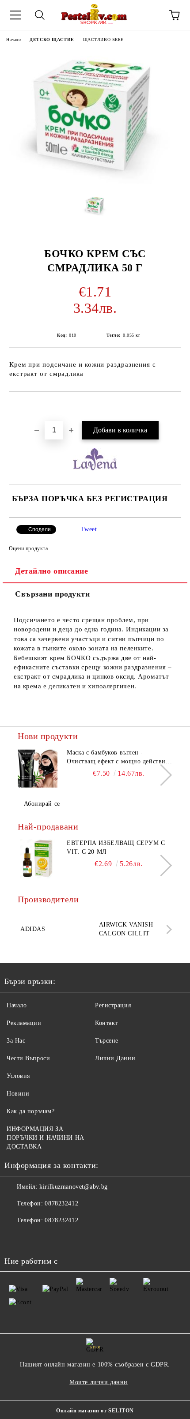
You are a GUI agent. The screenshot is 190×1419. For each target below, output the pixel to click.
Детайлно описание (51, 571)
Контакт (106, 1023)
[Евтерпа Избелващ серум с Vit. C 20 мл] (37, 858)
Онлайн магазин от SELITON (95, 1411)
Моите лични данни (98, 1382)
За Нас (16, 1040)
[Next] (161, 775)
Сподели (39, 529)
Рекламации (24, 1023)
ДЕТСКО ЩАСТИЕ (52, 39)
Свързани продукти (52, 593)
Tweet (89, 529)
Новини (18, 1093)
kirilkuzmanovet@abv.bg (73, 1186)
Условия (18, 1076)
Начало (13, 39)
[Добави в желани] (174, 407)
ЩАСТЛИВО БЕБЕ (103, 39)
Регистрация (113, 1005)
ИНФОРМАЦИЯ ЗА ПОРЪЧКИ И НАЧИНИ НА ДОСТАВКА (45, 1138)
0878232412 (61, 1203)
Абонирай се (42, 803)
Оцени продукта (28, 548)
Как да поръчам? (30, 1111)
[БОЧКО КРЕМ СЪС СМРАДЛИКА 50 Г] (95, 182)
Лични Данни (115, 1058)
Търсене (106, 1040)
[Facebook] (16, 1238)
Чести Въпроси (28, 1058)
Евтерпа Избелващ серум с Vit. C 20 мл (116, 847)
